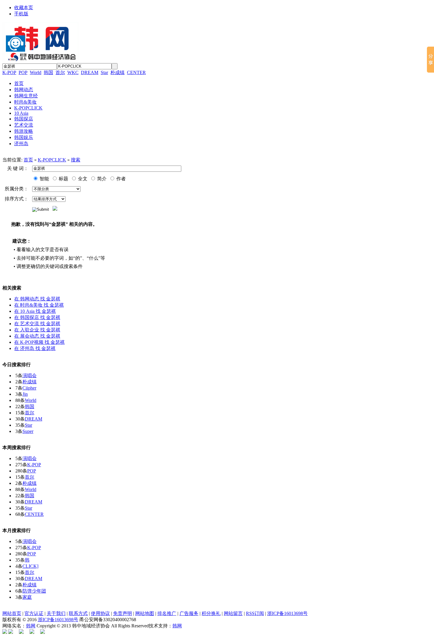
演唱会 (29, 375)
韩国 (48, 72)
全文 (82, 178)
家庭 (27, 597)
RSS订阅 (255, 613)
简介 (101, 178)
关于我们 (56, 613)
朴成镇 (117, 72)
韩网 (30, 625)
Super (27, 431)
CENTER (136, 72)
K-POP (9, 72)
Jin (25, 394)
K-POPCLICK (52, 159)
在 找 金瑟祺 (37, 298)
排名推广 (166, 613)
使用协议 (100, 613)
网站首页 (11, 613)
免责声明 (122, 613)
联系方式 (78, 613)
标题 (63, 178)
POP (23, 72)
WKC (73, 72)
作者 (120, 178)
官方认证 (34, 613)
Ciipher (29, 387)
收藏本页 (23, 7)
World (35, 72)
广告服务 (189, 613)
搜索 (75, 159)
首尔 (60, 72)
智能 (43, 178)
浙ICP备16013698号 (287, 613)
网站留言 (233, 613)
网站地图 (144, 613)
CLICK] (30, 566)
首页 (28, 159)
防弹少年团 (34, 590)
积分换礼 (211, 613)
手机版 (21, 13)
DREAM (89, 72)
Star (104, 72)
